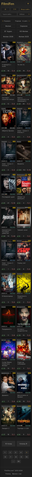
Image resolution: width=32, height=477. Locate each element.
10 (26, 457)
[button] (5, 9)
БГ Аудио (8, 31)
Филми (8, 26)
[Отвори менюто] (28, 3)
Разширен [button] (7, 21)
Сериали (23, 26)
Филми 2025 (24, 37)
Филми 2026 (8, 37)
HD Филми (24, 31)
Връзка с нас (17, 474)
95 (19, 461)
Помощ (8, 474)
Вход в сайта (25, 9)
